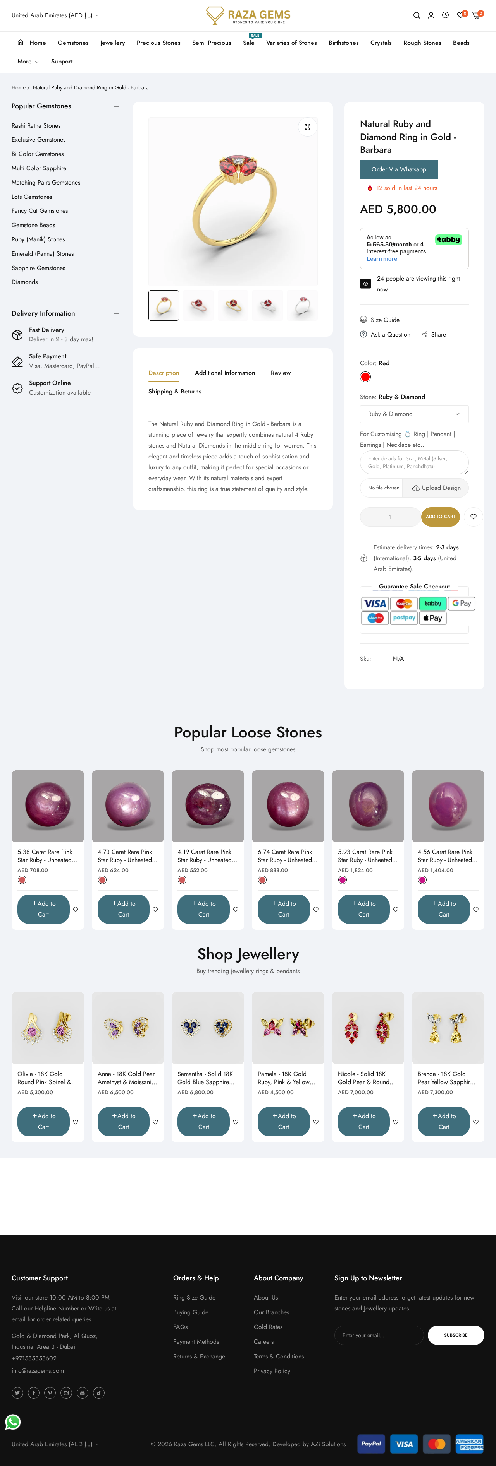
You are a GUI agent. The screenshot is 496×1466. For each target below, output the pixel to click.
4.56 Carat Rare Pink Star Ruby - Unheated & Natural (448, 856)
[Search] (416, 15)
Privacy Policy (272, 1371)
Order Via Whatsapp (399, 169)
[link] (28, 61)
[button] (473, 517)
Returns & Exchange (199, 1356)
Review (281, 372)
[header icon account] (431, 15)
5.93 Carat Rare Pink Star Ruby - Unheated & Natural (368, 856)
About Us (266, 1297)
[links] (19, 1392)
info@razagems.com (38, 1370)
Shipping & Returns (175, 391)
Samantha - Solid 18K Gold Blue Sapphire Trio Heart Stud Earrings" (205, 1078)
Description (163, 372)
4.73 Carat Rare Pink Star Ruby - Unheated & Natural (128, 856)
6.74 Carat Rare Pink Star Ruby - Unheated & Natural (288, 856)
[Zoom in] (307, 127)
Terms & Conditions (279, 1356)
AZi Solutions (328, 1444)
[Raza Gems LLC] (248, 15)
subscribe (456, 1335)
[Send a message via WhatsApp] (13, 1422)
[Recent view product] (445, 15)
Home (19, 87)
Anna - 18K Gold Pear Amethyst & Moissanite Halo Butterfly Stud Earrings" (127, 1078)
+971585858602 (34, 1358)
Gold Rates (268, 1326)
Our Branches (271, 1312)
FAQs (180, 1326)
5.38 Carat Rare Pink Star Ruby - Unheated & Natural (47, 856)
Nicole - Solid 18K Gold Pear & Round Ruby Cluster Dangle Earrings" (364, 1078)
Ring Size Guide (194, 1297)
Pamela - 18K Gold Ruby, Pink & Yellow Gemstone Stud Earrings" (284, 1078)
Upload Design (441, 487)
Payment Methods (196, 1341)
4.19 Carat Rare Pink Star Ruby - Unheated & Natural (207, 856)
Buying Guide (190, 1312)
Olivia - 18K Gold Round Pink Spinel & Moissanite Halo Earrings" (44, 1078)
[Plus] (411, 517)
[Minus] (370, 517)
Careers (264, 1341)
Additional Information (225, 372)
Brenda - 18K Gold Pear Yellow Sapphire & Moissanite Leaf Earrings (445, 1078)
